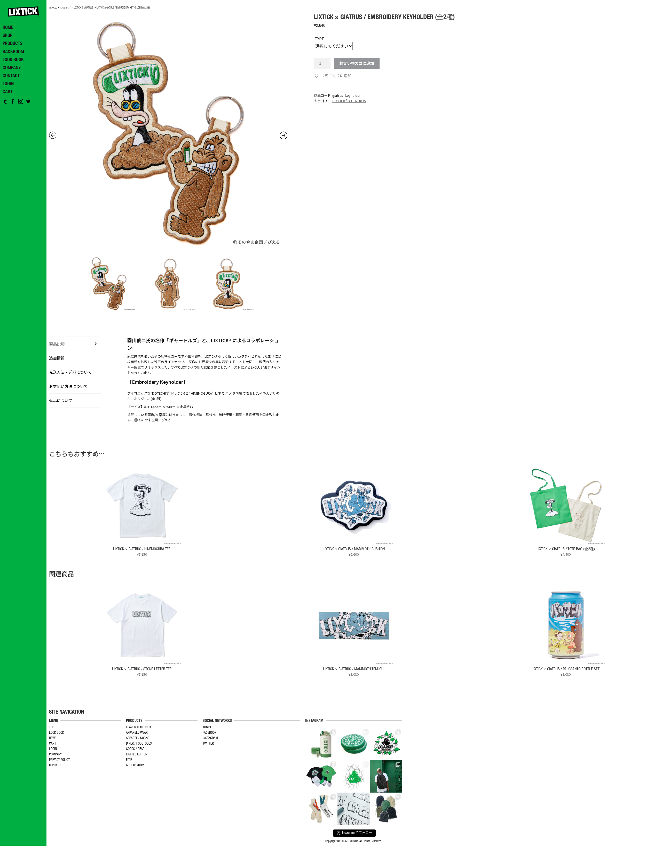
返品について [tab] (60, 400)
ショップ (65, 8)
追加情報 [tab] (57, 358)
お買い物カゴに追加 (356, 63)
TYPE (319, 38)
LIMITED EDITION (136, 754)
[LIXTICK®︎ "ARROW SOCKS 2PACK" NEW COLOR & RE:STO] (321, 809)
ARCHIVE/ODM (135, 765)
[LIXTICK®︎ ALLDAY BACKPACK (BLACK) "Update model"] (386, 776)
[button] (332, 76)
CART (52, 744)
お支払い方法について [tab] (68, 386)
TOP (51, 727)
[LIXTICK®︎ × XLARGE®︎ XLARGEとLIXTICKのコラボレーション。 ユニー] (386, 744)
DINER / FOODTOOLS (139, 744)
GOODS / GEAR (135, 749)
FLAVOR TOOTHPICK (138, 727)
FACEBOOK (209, 733)
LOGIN (53, 749)
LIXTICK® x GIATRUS (83, 8)
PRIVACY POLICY (59, 760)
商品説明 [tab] (57, 343)
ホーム (53, 8)
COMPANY (55, 754)
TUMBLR (208, 727)
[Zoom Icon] (168, 133)
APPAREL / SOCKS (137, 738)
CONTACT (55, 765)
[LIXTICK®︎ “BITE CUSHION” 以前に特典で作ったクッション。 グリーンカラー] (353, 744)
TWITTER (208, 744)
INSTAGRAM (210, 738)
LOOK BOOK (56, 733)
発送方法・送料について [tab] (70, 372)
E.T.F (129, 760)
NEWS (53, 738)
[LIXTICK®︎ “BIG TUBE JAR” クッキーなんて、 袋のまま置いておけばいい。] (321, 744)
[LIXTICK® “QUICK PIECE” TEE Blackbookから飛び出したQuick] (353, 809)
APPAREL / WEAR (137, 733)
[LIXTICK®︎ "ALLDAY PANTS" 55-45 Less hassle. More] (386, 809)
